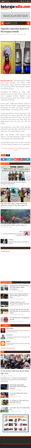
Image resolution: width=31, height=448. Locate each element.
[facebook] (21, 1)
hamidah (8, 341)
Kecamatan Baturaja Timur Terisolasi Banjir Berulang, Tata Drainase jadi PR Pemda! (20, 311)
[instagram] (29, 1)
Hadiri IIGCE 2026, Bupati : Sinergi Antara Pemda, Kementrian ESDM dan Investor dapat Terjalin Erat (14, 204)
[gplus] (25, 1)
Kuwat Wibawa (9, 328)
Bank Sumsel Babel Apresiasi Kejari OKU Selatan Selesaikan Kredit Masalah (13, 182)
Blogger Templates (23, 446)
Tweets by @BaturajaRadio (8, 348)
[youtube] (28, 1)
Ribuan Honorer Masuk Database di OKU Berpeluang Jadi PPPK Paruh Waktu (19, 295)
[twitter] (23, 1)
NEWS (8, 155)
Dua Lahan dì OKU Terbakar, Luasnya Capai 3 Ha (13, 225)
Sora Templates (13, 446)
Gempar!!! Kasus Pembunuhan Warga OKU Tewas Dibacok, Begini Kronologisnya (19, 287)
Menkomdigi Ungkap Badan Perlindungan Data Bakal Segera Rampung (18, 386)
